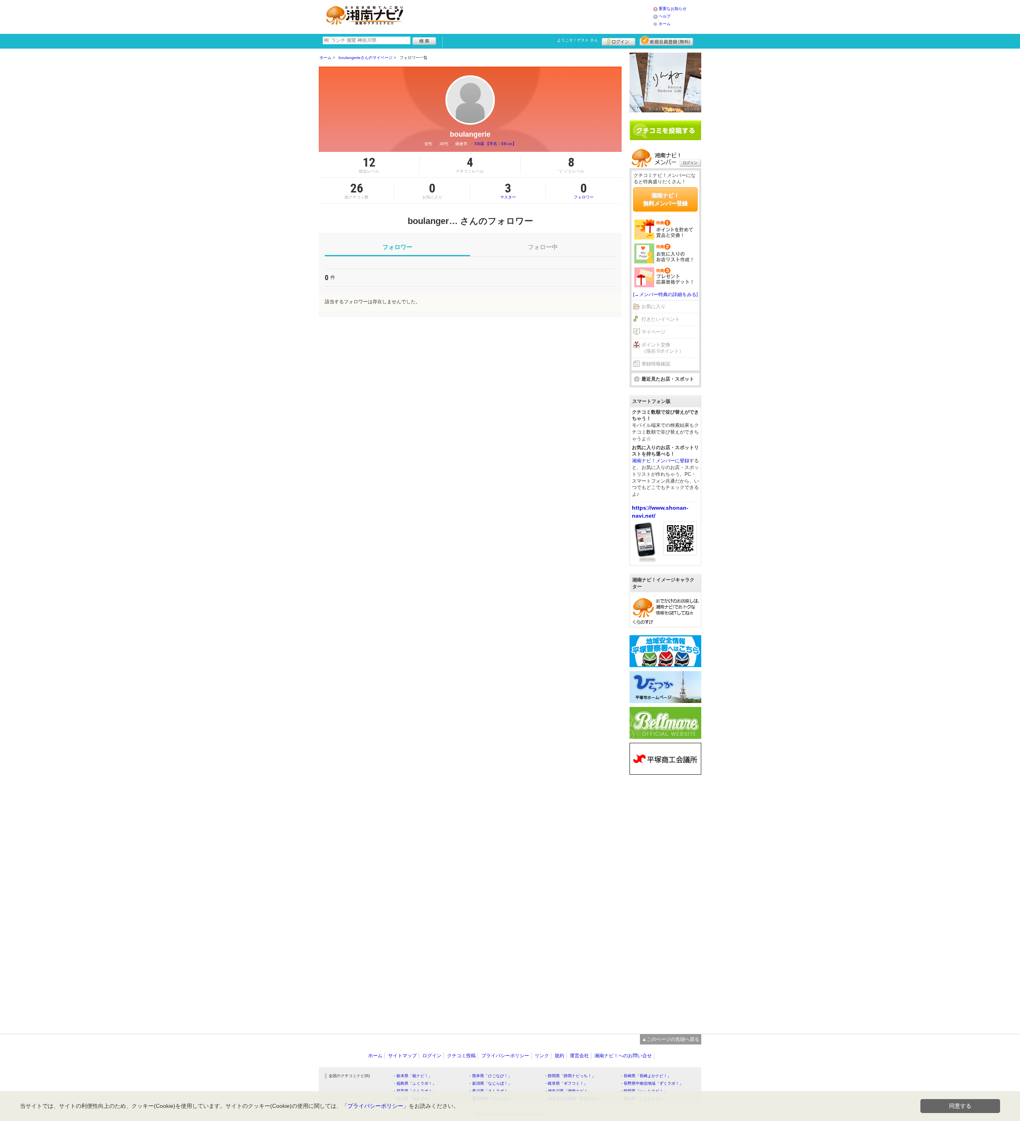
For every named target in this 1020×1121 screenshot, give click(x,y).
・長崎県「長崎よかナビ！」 (645, 1076)
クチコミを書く (665, 130)
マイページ (653, 332)
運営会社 (579, 1055)
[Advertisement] (531, 16)
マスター (508, 190)
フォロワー (584, 190)
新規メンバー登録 (666, 40)
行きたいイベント (660, 319)
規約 (559, 1055)
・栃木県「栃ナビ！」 (412, 1076)
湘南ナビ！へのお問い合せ (623, 1055)
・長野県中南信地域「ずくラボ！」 (651, 1083)
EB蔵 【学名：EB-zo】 (495, 143)
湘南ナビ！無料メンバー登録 (665, 199)
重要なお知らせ (673, 8)
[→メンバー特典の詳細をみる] (665, 294)
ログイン (619, 40)
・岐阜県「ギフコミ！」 (566, 1083)
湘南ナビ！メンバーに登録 (660, 460)
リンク (542, 1055)
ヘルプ (665, 16)
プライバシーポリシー (505, 1055)
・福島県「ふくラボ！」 (414, 1083)
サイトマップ (402, 1055)
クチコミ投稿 (461, 1055)
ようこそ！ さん (577, 40)
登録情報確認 (655, 364)
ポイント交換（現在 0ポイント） (662, 348)
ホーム (665, 24)
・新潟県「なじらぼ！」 (490, 1083)
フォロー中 (543, 246)
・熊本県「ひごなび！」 (490, 1076)
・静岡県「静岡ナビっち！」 (570, 1076)
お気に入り (653, 306)
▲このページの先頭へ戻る (670, 1039)
